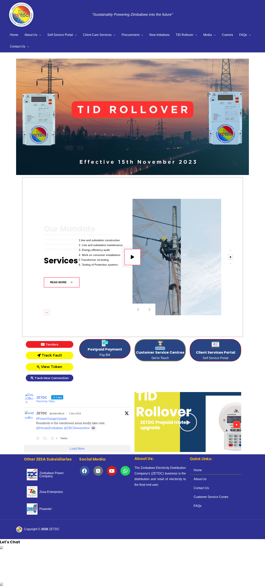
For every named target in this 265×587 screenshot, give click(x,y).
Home (14, 34)
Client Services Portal (215, 352)
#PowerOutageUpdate (51, 418)
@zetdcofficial (56, 413)
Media (207, 34)
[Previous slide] (138, 309)
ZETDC (41, 413)
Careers (227, 34)
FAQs (243, 34)
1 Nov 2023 (75, 413)
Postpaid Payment (105, 349)
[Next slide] (149, 309)
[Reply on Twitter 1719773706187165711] (38, 439)
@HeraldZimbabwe (49, 428)
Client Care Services (97, 34)
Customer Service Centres (160, 352)
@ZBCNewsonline (77, 428)
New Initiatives (159, 34)
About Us (30, 34)
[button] (6, 117)
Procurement (130, 34)
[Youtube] (112, 471)
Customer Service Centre (211, 497)
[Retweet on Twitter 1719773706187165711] (46, 439)
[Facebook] (84, 471)
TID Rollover (184, 34)
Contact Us (17, 46)
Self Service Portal (60, 34)
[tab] (230, 250)
